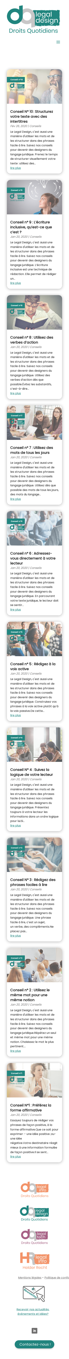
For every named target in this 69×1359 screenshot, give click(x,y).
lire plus (15, 168)
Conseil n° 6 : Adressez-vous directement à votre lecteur (33, 558)
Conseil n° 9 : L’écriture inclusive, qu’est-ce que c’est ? (31, 227)
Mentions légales (29, 1278)
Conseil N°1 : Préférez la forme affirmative (30, 1108)
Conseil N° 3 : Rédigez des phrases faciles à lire (33, 882)
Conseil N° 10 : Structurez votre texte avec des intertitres (31, 116)
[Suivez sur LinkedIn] (34, 1331)
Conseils (35, 126)
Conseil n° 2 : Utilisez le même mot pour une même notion (30, 995)
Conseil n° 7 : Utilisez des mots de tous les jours (31, 450)
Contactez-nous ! (35, 1344)
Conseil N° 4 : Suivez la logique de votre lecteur (31, 772)
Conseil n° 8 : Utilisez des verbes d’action (31, 340)
